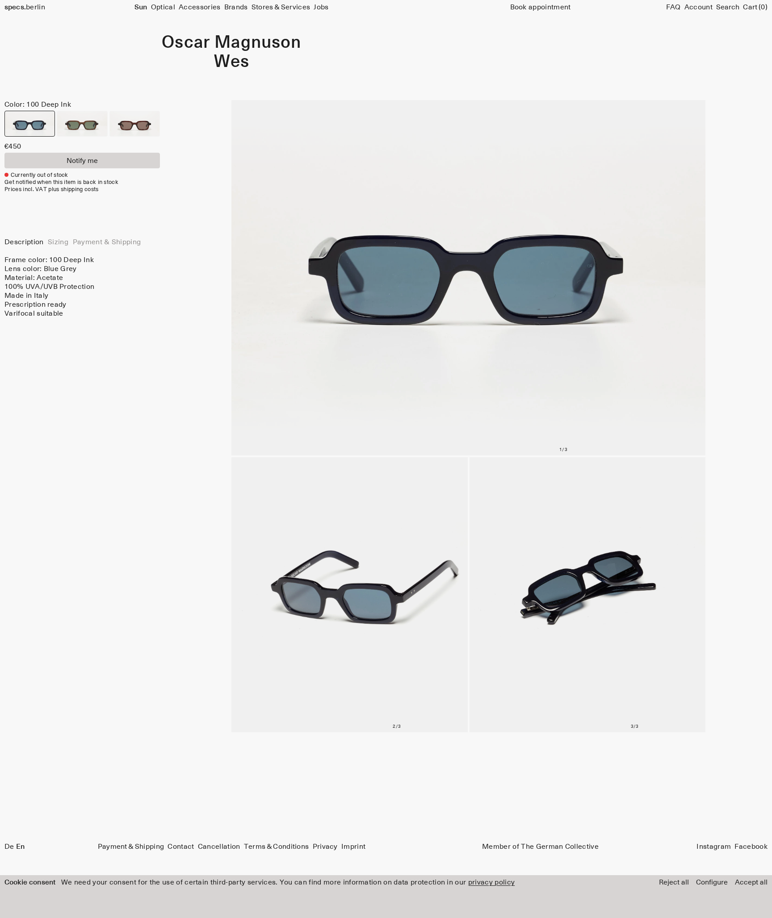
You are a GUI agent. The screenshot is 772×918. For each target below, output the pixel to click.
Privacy (325, 846)
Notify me (82, 160)
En (20, 846)
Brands (236, 7)
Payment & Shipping (131, 846)
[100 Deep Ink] (29, 124)
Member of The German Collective (540, 846)
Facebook (751, 846)
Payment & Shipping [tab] (107, 242)
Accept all (751, 882)
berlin (24, 7)
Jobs (321, 7)
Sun (140, 7)
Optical (163, 7)
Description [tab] (24, 242)
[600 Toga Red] (134, 124)
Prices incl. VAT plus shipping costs (51, 189)
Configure (712, 882)
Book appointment (540, 7)
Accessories (200, 7)
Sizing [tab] (58, 242)
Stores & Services (281, 7)
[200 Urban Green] (82, 124)
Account (698, 7)
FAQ (673, 7)
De (9, 846)
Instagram (713, 846)
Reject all (674, 882)
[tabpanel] (82, 286)
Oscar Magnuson (231, 42)
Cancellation (219, 846)
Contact (181, 846)
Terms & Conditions (276, 846)
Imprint (353, 846)
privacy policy (491, 882)
